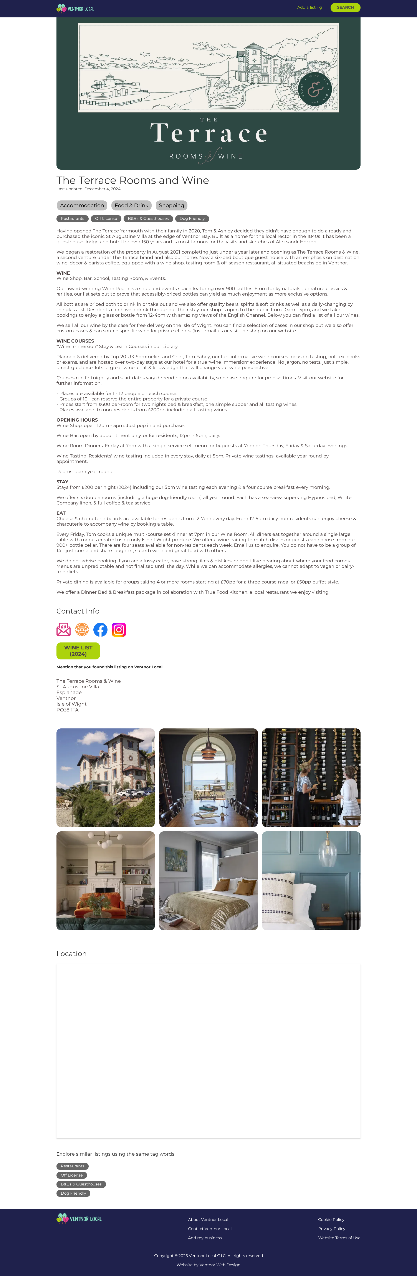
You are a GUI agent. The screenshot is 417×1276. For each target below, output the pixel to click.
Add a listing (309, 7)
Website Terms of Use (339, 1238)
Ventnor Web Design (220, 1265)
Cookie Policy (331, 1219)
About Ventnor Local (208, 1219)
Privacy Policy (331, 1229)
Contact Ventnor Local (210, 1229)
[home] (75, 8)
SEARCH (345, 7)
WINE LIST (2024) (78, 650)
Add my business (205, 1238)
